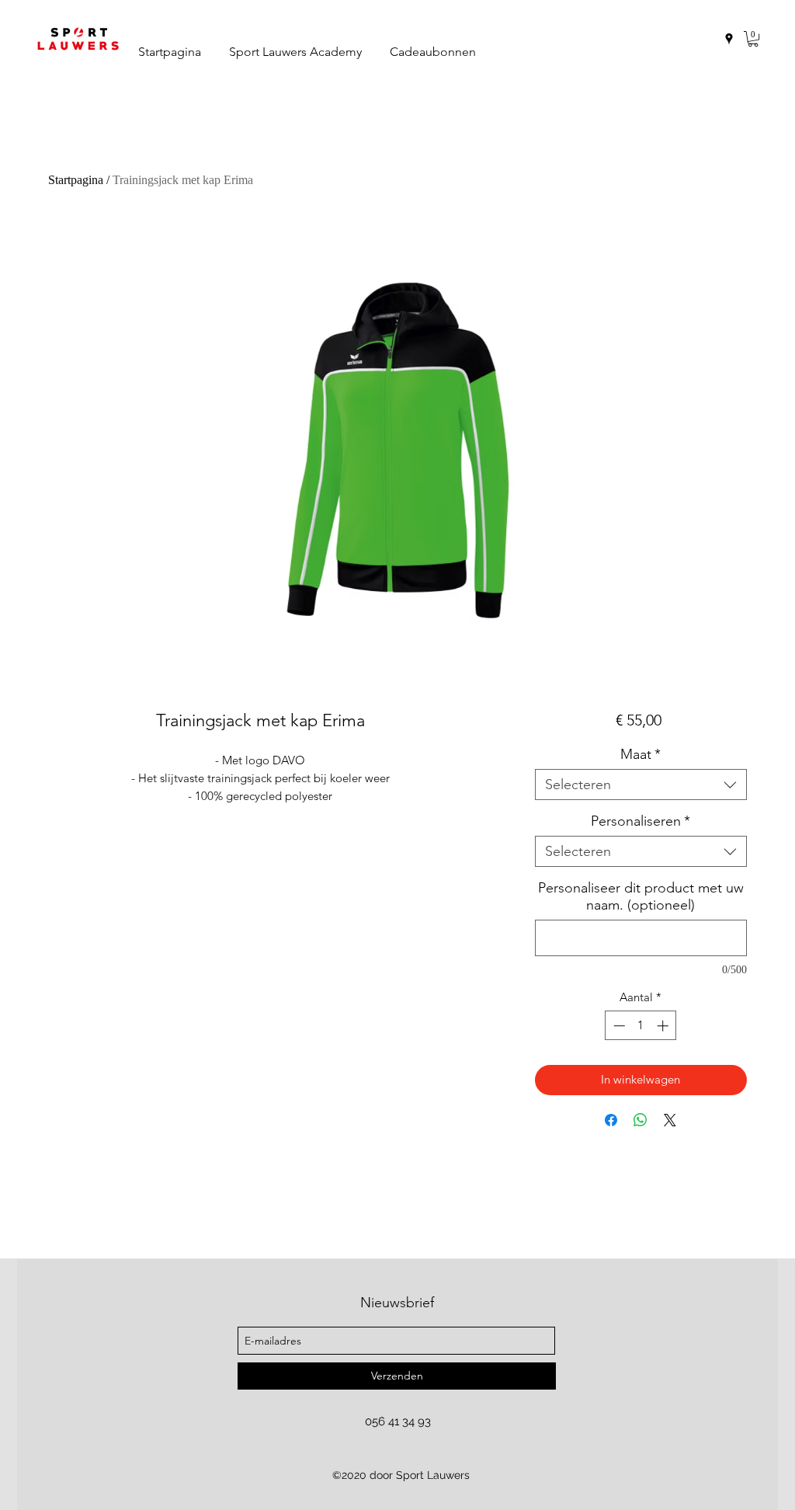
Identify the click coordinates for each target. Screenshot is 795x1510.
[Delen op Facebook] (611, 1120)
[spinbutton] (641, 1025)
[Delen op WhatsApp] (640, 1120)
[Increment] (664, 1025)
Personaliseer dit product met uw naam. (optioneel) (641, 896)
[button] (753, 39)
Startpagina (75, 179)
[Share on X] (670, 1120)
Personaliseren (640, 821)
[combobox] (641, 784)
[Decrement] (617, 1025)
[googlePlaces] (729, 39)
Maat (640, 754)
